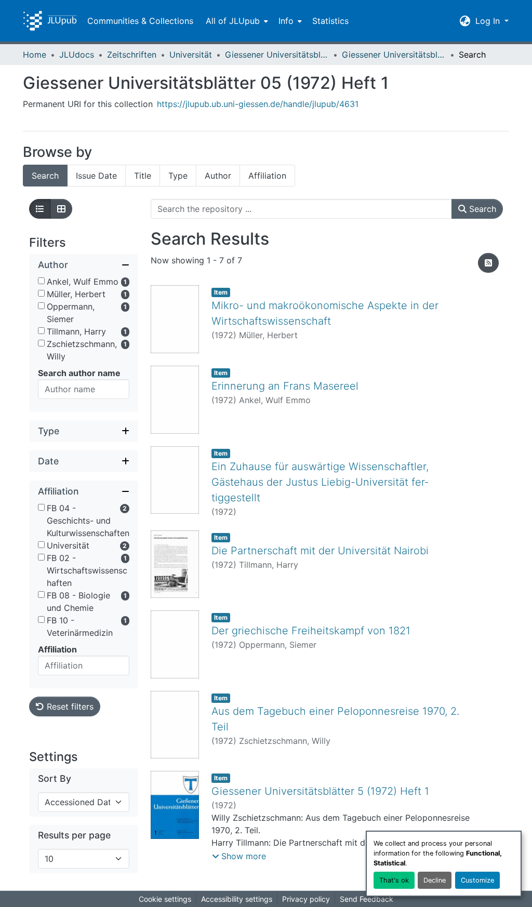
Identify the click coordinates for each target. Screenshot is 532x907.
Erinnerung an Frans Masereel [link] (284, 386)
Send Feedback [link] (366, 899)
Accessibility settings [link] (236, 899)
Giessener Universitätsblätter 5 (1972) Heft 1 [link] (320, 791)
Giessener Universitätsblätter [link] (277, 54)
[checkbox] (41, 280)
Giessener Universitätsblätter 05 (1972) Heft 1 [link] (394, 54)
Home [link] (34, 54)
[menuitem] (236, 21)
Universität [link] (190, 54)
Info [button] (286, 21)
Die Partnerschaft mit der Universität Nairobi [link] (320, 550)
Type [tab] (178, 175)
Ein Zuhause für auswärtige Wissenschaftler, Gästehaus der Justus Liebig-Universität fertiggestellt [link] (320, 482)
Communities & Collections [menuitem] (140, 21)
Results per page (74, 835)
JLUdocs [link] (76, 54)
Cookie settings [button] (165, 899)
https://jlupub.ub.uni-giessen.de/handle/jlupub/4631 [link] (257, 104)
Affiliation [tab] (267, 175)
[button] (50, 20)
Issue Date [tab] (96, 175)
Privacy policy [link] (306, 899)
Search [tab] (45, 175)
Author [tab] (218, 175)
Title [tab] (142, 175)
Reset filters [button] (69, 706)
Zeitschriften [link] (131, 54)
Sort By (54, 778)
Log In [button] (488, 21)
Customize (477, 880)
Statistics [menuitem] (330, 21)
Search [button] (481, 209)
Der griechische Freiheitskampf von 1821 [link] (310, 630)
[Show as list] (40, 209)
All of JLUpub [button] (233, 21)
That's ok (394, 880)
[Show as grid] (61, 209)
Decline (434, 880)
